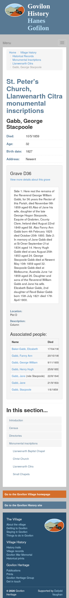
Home (12, 52)
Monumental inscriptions (23, 443)
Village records (15, 551)
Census (13, 428)
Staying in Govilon (16, 532)
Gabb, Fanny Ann (22, 355)
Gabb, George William (25, 362)
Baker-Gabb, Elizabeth (25, 349)
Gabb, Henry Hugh (23, 369)
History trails (13, 547)
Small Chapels (21, 474)
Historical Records (23, 56)
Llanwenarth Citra (23, 63)
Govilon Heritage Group (20, 578)
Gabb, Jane (18, 376)
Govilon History (39, 17)
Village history (28, 52)
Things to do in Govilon (19, 535)
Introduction (16, 420)
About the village (16, 524)
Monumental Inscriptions (27, 60)
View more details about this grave (30, 179)
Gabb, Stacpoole (21, 389)
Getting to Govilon (16, 528)
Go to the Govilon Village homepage (27, 494)
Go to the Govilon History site (23, 505)
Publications (13, 570)
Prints (9, 574)
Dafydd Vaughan (57, 592)
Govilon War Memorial (19, 554)
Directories (15, 435)
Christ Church (21, 458)
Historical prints (15, 558)
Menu (7, 42)
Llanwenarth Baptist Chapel (29, 451)
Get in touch (13, 581)
